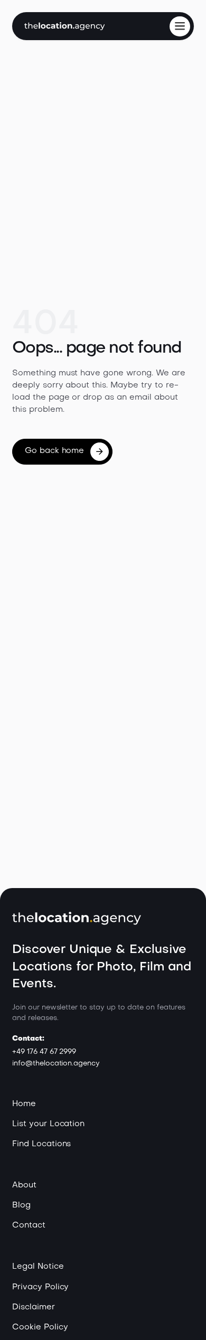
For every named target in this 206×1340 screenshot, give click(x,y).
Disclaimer (33, 1307)
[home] (64, 26)
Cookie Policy (40, 1328)
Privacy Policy (40, 1287)
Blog (21, 1206)
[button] (180, 26)
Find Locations (41, 1144)
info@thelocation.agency (56, 1063)
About (24, 1186)
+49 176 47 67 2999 (44, 1052)
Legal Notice (38, 1267)
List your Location (48, 1124)
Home (24, 1104)
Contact (28, 1226)
